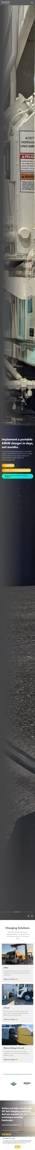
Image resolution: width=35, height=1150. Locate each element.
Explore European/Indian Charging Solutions (16, 479)
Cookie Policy (22, 1143)
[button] (28, 916)
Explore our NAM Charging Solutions (16, 473)
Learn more (8, 468)
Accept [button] (17, 1146)
